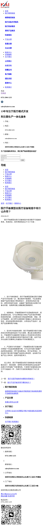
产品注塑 (8, 39)
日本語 (3, 93)
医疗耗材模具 (33, 391)
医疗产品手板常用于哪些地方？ (19, 382)
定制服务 (8, 54)
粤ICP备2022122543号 (9, 494)
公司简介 (8, 411)
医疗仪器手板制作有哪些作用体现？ (21, 379)
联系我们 (8, 87)
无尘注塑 (15, 402)
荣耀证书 (21, 411)
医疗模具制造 (10, 13)
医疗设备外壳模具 (21, 391)
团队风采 (35, 411)
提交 (22, 160)
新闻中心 (17, 203)
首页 (6, 11)
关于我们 (8, 57)
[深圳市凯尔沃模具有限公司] (5, 7)
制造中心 (8, 52)
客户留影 (28, 411)
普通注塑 (8, 402)
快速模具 (15, 393)
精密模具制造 (10, 391)
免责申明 (11, 496)
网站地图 (4, 496)
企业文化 (15, 411)
